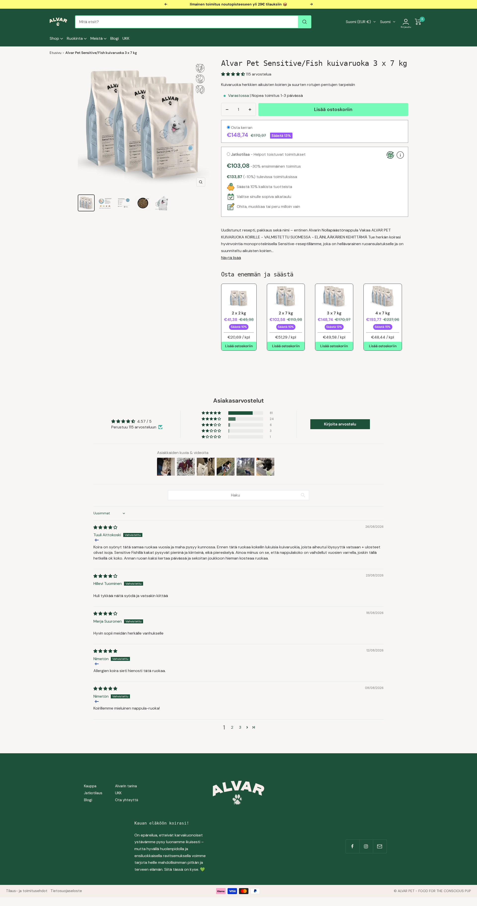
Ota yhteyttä (126, 799)
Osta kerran (241, 127)
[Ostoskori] (418, 22)
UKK (125, 38)
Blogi (114, 38)
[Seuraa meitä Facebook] (352, 846)
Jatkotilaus (93, 793)
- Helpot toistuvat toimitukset (268, 154)
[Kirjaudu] (406, 22)
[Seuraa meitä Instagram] (366, 846)
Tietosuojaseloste (66, 890)
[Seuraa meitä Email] (380, 846)
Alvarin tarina (126, 786)
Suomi (385, 21)
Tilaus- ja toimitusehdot (26, 890)
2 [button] (232, 727)
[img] (105, 527)
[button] (233, 74)
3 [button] (240, 727)
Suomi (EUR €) (358, 21)
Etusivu (55, 52)
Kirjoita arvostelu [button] (340, 424)
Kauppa (90, 786)
